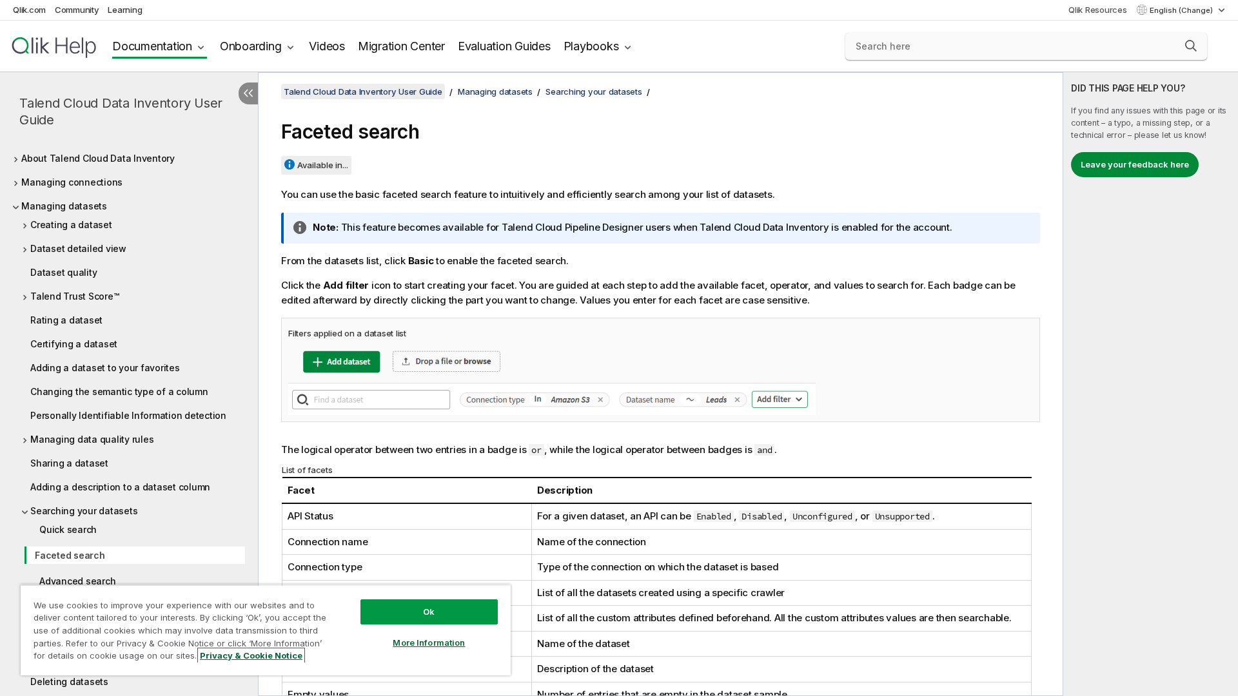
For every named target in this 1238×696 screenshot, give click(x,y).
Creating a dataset (71, 224)
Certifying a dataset (73, 343)
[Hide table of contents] (248, 93)
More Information (429, 642)
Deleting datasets (69, 681)
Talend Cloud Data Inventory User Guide (120, 111)
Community (77, 10)
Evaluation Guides (504, 46)
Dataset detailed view (78, 248)
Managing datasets (64, 205)
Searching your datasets (83, 510)
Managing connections (72, 182)
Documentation (152, 46)
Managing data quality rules (91, 439)
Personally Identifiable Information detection (128, 415)
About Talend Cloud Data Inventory (98, 158)
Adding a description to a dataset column (120, 486)
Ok (429, 611)
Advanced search (77, 580)
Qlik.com (29, 10)
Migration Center (401, 46)
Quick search (68, 529)
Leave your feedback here (1135, 164)
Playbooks (591, 46)
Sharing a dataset (69, 463)
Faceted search (70, 555)
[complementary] (1150, 384)
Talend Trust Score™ (74, 296)
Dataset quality (63, 272)
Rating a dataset (66, 319)
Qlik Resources (1097, 10)
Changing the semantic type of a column (119, 391)
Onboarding (251, 46)
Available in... (322, 165)
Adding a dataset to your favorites (105, 367)
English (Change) (1182, 10)
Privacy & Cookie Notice (251, 655)
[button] (1191, 45)
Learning (125, 10)
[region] (266, 630)
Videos (327, 46)
